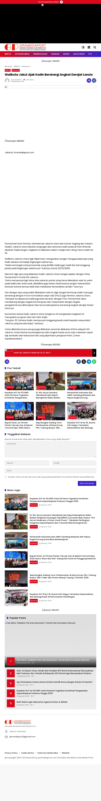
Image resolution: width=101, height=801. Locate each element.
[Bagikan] (94, 80)
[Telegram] (89, 361)
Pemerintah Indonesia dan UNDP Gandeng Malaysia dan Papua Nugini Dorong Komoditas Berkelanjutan (81, 395)
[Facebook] (78, 361)
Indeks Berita (27, 753)
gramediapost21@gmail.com (22, 736)
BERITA (7, 70)
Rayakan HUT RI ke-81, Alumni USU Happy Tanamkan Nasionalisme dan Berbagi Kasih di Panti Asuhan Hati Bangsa (81, 425)
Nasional (15, 70)
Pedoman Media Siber (47, 753)
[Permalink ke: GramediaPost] (8, 80)
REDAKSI (65, 753)
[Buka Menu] (88, 47)
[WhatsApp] (94, 361)
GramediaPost (16, 79)
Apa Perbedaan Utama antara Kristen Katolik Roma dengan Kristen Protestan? (55, 682)
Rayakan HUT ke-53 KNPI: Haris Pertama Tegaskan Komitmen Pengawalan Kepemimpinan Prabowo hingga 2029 (17, 395)
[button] (83, 47)
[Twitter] (84, 361)
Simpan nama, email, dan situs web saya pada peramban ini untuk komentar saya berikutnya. (51, 477)
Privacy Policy (11, 753)
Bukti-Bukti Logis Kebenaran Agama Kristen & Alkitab (42, 702)
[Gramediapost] (25, 47)
